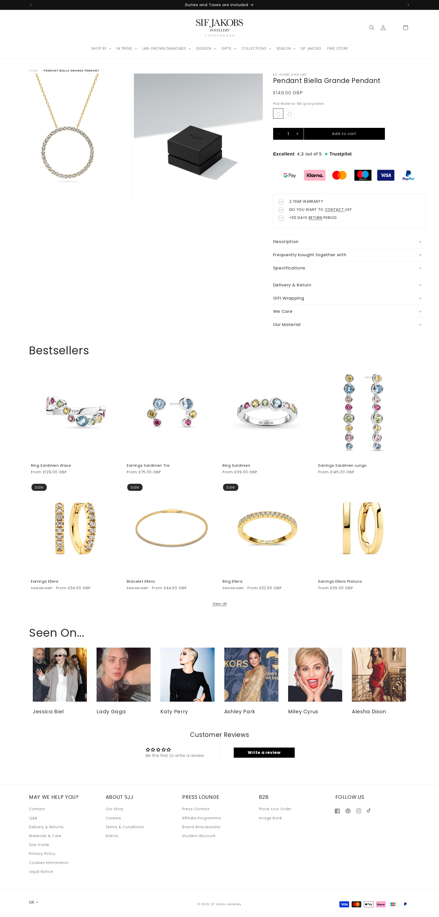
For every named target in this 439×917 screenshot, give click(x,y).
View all (219, 603)
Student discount (199, 835)
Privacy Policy (42, 853)
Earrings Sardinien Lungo (342, 465)
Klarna (112, 835)
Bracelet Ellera (141, 581)
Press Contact (196, 809)
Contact (37, 809)
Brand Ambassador (201, 826)
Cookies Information (49, 862)
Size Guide (39, 844)
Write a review (264, 752)
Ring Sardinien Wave (51, 465)
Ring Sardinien (236, 465)
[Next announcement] (408, 5)
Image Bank (270, 818)
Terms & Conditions (125, 826)
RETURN (315, 217)
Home (33, 70)
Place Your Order (275, 809)
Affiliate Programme (201, 818)
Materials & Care (45, 835)
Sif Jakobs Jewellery (226, 904)
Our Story (115, 809)
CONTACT (335, 209)
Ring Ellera (232, 581)
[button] (101, 48)
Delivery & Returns (46, 826)
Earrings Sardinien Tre (148, 465)
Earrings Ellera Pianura (340, 581)
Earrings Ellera (44, 581)
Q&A (33, 818)
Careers (113, 818)
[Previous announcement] (30, 5)
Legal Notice (41, 871)
